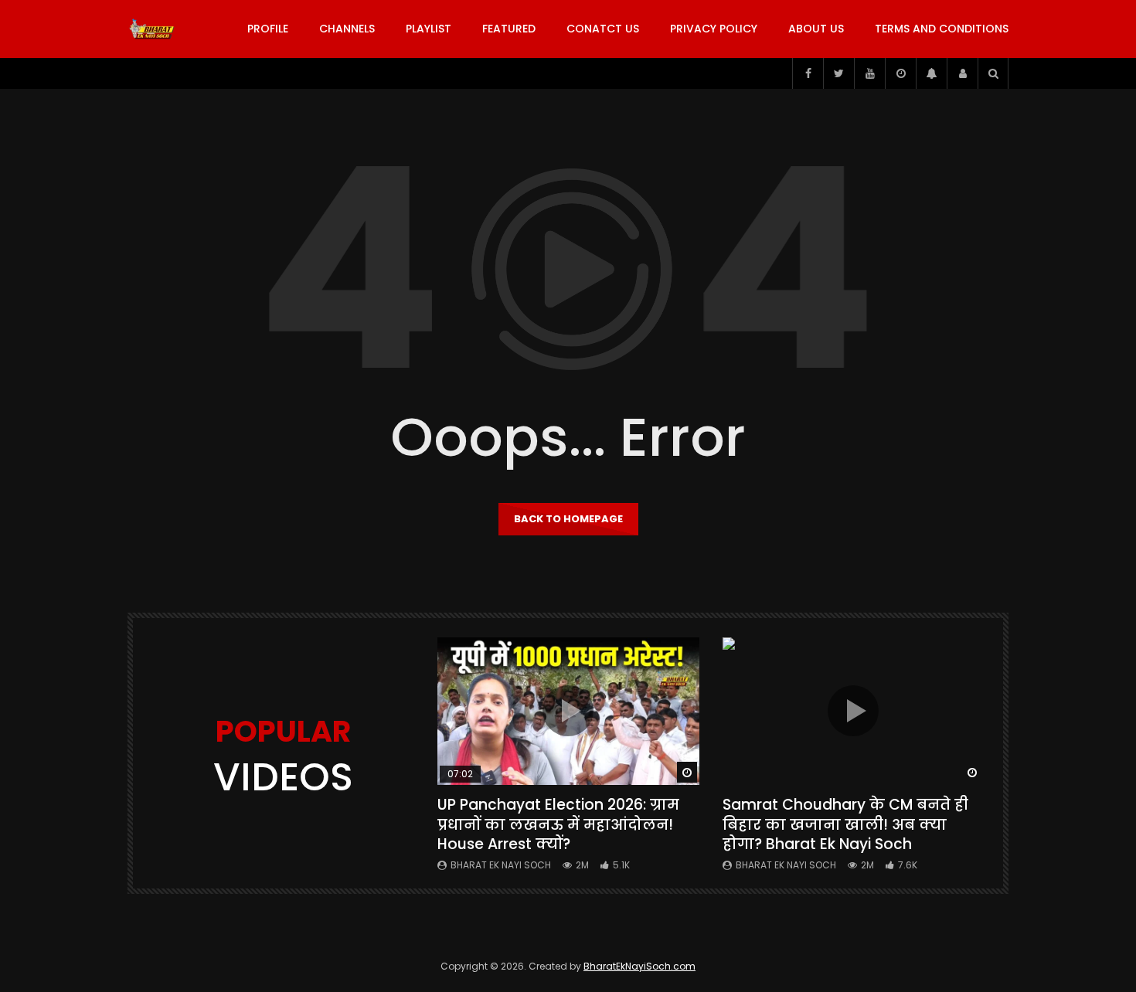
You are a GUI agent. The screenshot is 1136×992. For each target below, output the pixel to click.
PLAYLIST (428, 28)
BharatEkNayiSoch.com (639, 966)
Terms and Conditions (941, 28)
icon (568, 710)
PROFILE (267, 28)
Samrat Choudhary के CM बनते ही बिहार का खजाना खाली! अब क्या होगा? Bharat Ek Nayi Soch (845, 824)
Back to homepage (568, 518)
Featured (509, 28)
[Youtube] (869, 73)
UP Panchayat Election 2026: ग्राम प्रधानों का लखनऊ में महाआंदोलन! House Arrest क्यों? (558, 824)
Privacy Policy (713, 28)
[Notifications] (931, 73)
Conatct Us (602, 28)
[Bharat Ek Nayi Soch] (152, 29)
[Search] (993, 73)
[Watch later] (900, 73)
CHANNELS (347, 28)
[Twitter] (838, 73)
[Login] (962, 73)
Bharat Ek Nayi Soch (501, 864)
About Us (816, 28)
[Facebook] (807, 73)
